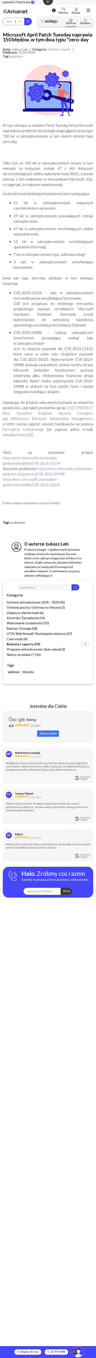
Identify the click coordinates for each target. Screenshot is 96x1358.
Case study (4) (17, 639)
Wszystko (28, 671)
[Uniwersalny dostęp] (54, 10)
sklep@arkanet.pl (16, 435)
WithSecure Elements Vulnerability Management (52, 418)
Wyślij (66, 890)
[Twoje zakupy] (76, 9)
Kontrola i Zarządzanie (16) (26, 618)
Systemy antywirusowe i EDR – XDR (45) (36, 602)
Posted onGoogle (85, 778)
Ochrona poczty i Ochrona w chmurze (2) (36, 607)
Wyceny (63, 12)
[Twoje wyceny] (63, 9)
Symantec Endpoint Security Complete (55, 413)
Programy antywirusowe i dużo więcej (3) (36, 649)
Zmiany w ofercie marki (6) (25, 613)
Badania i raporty (59, 49)
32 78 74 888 (57, 1352)
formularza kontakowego (23, 429)
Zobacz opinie (48, 733)
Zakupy (76, 12)
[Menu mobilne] (88, 10)
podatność (17, 56)
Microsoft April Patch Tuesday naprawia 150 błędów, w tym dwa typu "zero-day (47, 37)
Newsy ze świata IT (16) (24, 655)
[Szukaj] (28, 21)
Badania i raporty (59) (23, 644)
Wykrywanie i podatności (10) (28, 623)
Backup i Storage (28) (22, 628)
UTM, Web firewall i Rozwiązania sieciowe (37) (39, 634)
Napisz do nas (29, 1352)
